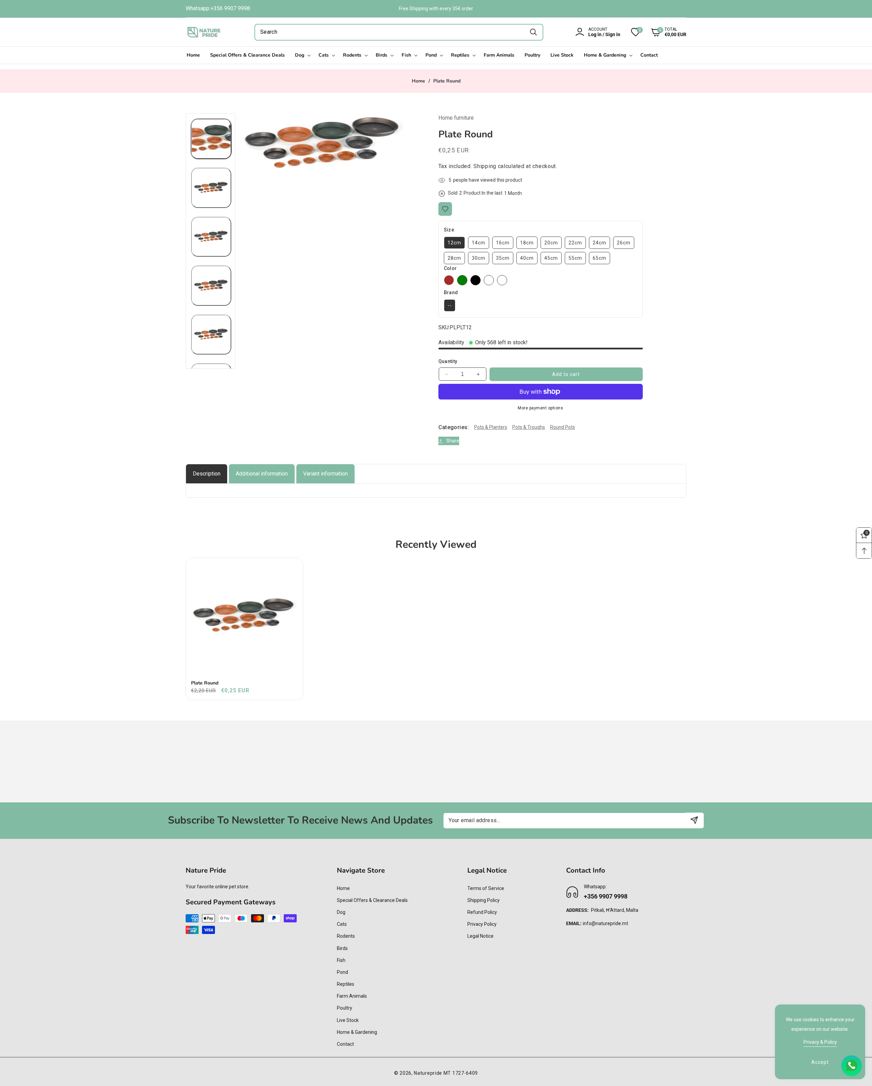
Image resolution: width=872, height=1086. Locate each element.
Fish (341, 960)
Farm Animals (352, 996)
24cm (599, 242)
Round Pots (562, 427)
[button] (663, 32)
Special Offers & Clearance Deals (372, 900)
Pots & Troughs (528, 427)
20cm (551, 242)
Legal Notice (480, 936)
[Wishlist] (445, 209)
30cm (478, 258)
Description (206, 473)
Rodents (346, 936)
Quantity (447, 361)
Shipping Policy (483, 900)
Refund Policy (482, 912)
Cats (342, 924)
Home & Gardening (357, 1032)
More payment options (540, 408)
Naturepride (428, 1073)
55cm (575, 258)
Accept (820, 1062)
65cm (599, 258)
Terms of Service (485, 888)
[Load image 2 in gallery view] (211, 188)
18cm (527, 242)
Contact (345, 1044)
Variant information (325, 473)
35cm (503, 258)
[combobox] (399, 32)
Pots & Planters (490, 427)
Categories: (453, 427)
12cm (454, 242)
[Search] (533, 32)
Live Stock (348, 1020)
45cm (551, 258)
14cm (478, 242)
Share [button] (452, 440)
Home (418, 81)
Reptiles (345, 984)
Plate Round (204, 683)
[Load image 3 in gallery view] (211, 237)
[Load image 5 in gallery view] (211, 335)
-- (450, 305)
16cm (503, 242)
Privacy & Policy (820, 1042)
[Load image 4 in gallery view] (211, 286)
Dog (341, 912)
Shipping (484, 166)
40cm (527, 258)
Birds (342, 948)
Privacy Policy (482, 924)
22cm (575, 242)
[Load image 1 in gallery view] (211, 139)
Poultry (344, 1008)
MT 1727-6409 (460, 1073)
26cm (623, 242)
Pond (342, 972)
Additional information (262, 473)
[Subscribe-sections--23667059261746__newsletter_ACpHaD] (694, 820)
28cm (454, 258)
